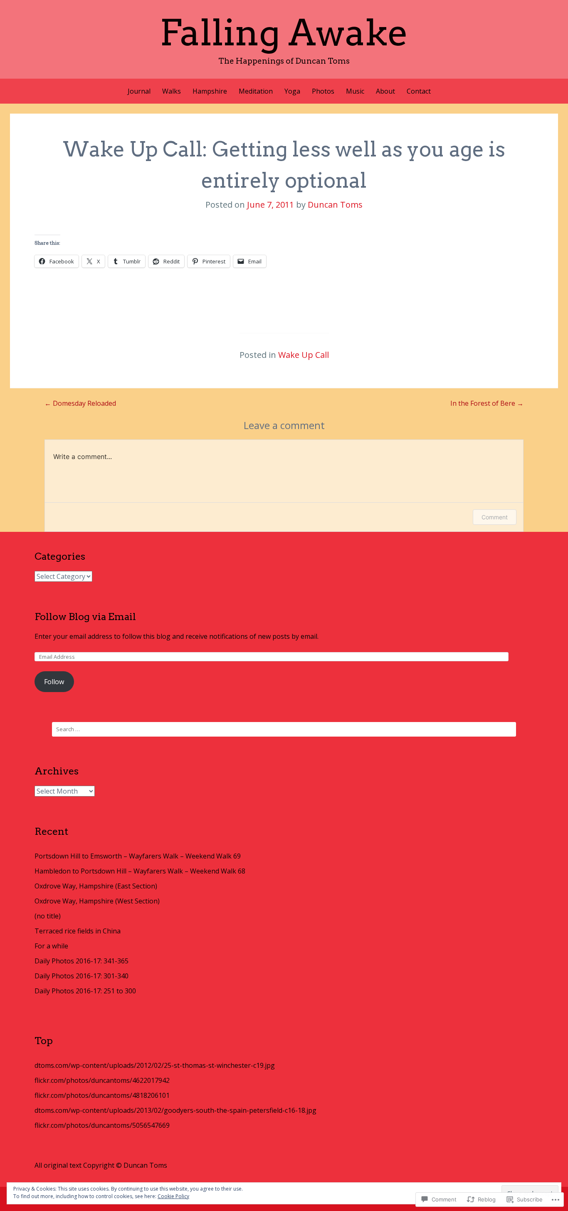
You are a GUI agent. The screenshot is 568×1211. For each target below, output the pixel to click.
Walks (171, 91)
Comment (495, 517)
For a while (51, 945)
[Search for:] (284, 729)
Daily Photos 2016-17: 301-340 (81, 975)
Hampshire (210, 91)
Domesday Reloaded (80, 403)
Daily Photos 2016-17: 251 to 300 (85, 990)
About (385, 91)
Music (355, 91)
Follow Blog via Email (85, 616)
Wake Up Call (303, 354)
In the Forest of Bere (487, 403)
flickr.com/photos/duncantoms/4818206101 (102, 1095)
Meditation (256, 91)
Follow (54, 681)
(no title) (48, 916)
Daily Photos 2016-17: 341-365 (81, 960)
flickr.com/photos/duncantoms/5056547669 (102, 1125)
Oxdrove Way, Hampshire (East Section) (96, 886)
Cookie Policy (173, 1196)
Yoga (292, 91)
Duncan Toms (335, 204)
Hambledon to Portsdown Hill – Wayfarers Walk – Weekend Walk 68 (140, 871)
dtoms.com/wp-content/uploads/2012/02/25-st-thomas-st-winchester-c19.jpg (155, 1065)
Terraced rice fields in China (78, 931)
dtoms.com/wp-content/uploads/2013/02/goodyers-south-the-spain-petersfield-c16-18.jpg (175, 1110)
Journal (139, 91)
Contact (419, 91)
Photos (323, 91)
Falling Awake (284, 32)
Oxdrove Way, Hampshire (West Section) (97, 901)
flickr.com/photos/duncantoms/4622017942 (102, 1080)
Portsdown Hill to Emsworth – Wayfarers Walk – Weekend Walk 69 (138, 856)
